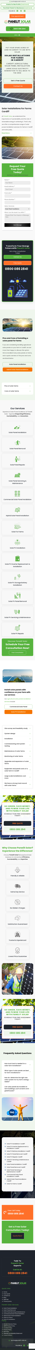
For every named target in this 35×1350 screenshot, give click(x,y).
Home (5, 1292)
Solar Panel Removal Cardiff (16, 1167)
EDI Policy (6, 1331)
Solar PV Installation (18, 712)
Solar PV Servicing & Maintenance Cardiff (18, 1160)
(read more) (25, 4)
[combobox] (17, 209)
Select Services (9, 206)
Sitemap (6, 1299)
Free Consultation (17, 652)
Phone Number (9, 199)
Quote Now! (17, 1236)
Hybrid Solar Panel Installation (17, 369)
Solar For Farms (8, 1317)
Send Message (17, 225)
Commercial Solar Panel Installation (14, 1314)
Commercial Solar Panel (18, 707)
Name (6, 180)
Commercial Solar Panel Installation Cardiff (15, 1175)
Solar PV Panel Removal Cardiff (17, 1154)
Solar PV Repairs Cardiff (14, 1157)
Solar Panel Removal (10, 1310)
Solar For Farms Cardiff (14, 1184)
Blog (5, 1297)
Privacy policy (8, 1301)
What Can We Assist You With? (14, 212)
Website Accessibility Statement (13, 1333)
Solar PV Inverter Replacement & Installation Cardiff (17, 1147)
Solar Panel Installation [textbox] (12, 209)
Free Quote (18, 263)
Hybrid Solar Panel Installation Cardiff (16, 1180)
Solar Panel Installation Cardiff (17, 1164)
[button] (16, 35)
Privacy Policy (7, 1330)
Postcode (8, 193)
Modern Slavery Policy (10, 1324)
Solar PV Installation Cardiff (16, 1144)
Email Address (9, 186)
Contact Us (18, 86)
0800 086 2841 (19, 29)
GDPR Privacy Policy (9, 1326)
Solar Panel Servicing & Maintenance (14, 1312)
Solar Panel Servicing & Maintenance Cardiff (14, 1171)
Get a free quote (18, 80)
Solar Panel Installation (17, 364)
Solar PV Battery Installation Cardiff (18, 1151)
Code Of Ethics (8, 1335)
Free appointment (17, 16)
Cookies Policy (8, 1328)
